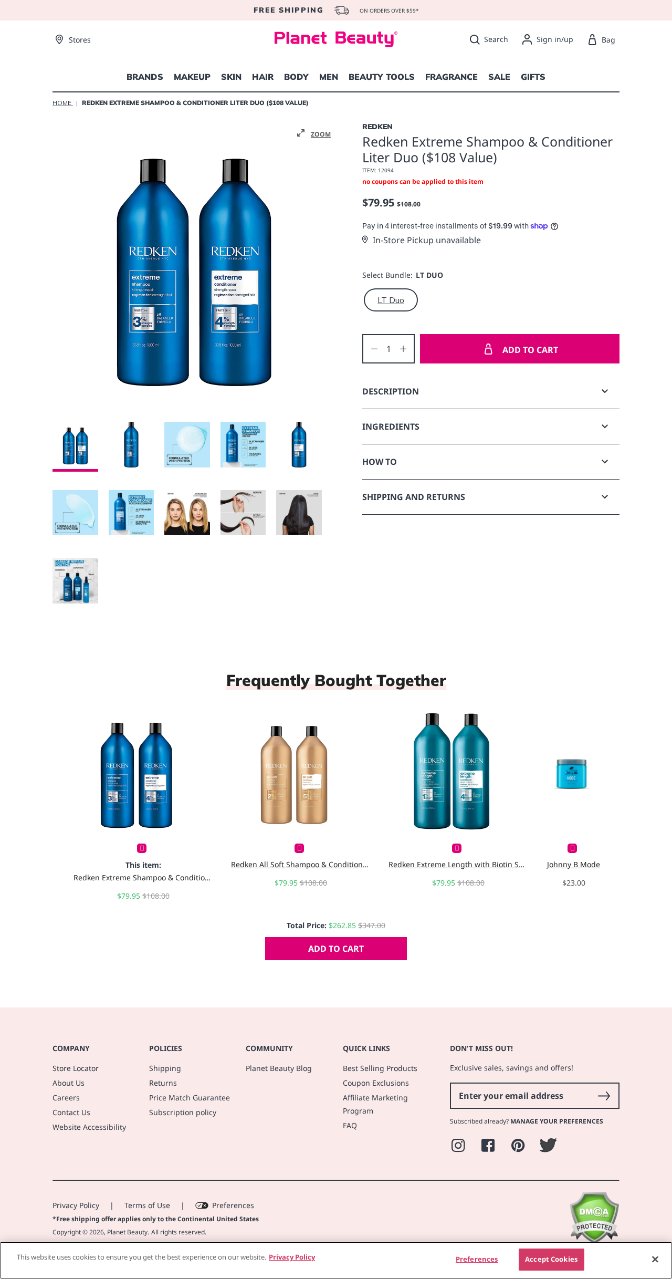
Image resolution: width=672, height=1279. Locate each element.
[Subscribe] (604, 1096)
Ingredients (390, 426)
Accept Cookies (551, 1259)
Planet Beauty (127, 1232)
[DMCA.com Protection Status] (594, 1241)
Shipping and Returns (413, 497)
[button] (314, 133)
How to (379, 461)
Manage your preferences (556, 1121)
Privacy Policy (75, 1205)
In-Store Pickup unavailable (427, 240)
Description (390, 391)
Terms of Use (147, 1205)
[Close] (655, 1259)
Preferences (233, 1205)
